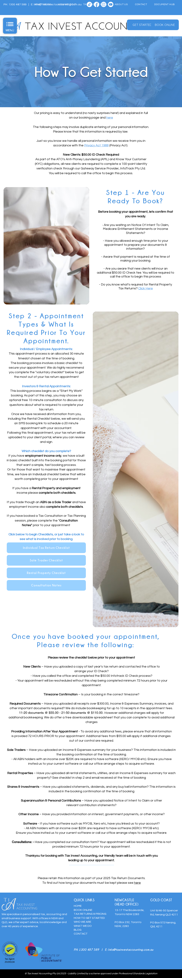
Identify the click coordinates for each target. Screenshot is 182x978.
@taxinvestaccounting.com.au (133, 949)
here (137, 882)
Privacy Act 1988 (96, 145)
